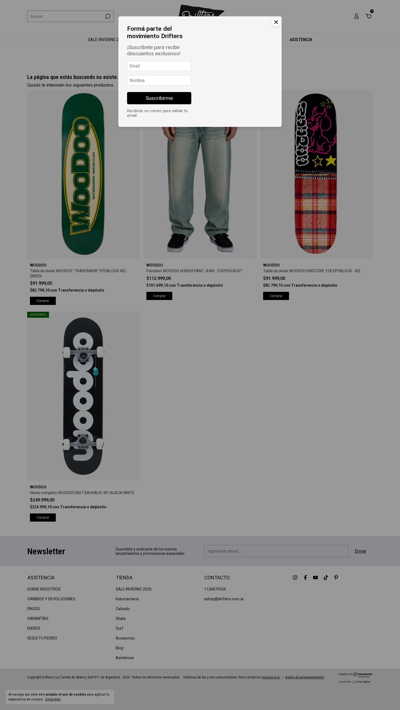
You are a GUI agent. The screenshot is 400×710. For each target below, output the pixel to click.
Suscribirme (159, 98)
